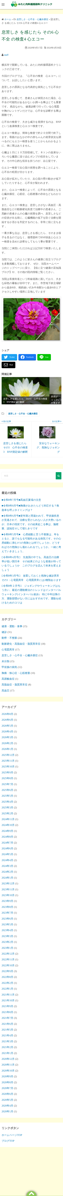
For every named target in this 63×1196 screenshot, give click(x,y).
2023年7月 (7, 912)
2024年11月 (8, 819)
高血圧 (5, 690)
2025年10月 (8, 766)
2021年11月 (8, 994)
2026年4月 (7, 731)
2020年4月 (7, 1105)
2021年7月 (7, 1018)
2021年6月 (7, 1024)
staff (6, 54)
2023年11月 (8, 889)
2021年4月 (7, 1035)
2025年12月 (8, 755)
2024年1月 (7, 877)
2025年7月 (7, 784)
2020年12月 (8, 1059)
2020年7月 (7, 1088)
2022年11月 (8, 959)
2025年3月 (7, 807)
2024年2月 (7, 871)
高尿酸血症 (8, 678)
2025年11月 (8, 760)
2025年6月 (7, 790)
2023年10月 (8, 895)
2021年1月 (7, 1053)
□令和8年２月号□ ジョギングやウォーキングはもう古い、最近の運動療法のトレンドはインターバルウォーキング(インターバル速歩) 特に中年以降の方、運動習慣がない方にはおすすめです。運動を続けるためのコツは (31, 594)
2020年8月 (7, 1082)
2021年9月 (7, 1006)
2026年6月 (7, 719)
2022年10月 (8, 965)
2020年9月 (7, 1076)
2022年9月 (7, 971)
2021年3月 (7, 1041)
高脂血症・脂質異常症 (14, 684)
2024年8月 (7, 836)
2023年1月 (7, 948)
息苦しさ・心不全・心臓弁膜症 (23, 413)
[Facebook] (27, 357)
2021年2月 (7, 1047)
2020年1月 (7, 1111)
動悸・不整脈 (9, 637)
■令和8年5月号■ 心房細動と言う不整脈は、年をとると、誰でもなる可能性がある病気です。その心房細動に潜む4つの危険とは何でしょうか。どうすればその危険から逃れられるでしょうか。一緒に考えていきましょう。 (31, 543)
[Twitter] (9, 357)
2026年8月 (7, 714)
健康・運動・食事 (12, 626)
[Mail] (8, 365)
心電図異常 (8, 649)
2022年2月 (7, 983)
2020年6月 (7, 1094)
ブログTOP (8, 1140)
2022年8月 (7, 977)
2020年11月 (8, 1064)
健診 (4, 632)
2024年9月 (7, 831)
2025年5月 (7, 795)
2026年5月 (7, 725)
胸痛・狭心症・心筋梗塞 (16, 673)
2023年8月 (7, 907)
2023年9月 (7, 901)
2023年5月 (7, 924)
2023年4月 (7, 930)
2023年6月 (7, 918)
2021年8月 (7, 1012)
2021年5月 (7, 1029)
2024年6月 (7, 848)
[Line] (44, 357)
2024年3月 (7, 866)
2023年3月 (7, 936)
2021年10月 (8, 1000)
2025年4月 (7, 801)
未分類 (5, 661)
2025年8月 (7, 778)
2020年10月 (8, 1070)
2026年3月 (7, 737)
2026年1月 (7, 749)
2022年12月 (8, 953)
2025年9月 (7, 772)
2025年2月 (7, 813)
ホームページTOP (12, 1135)
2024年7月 (7, 842)
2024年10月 (8, 825)
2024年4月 (7, 860)
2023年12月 (8, 883)
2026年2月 (7, 743)
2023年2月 (7, 942)
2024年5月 (7, 854)
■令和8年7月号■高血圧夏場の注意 (21, 499)
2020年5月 (7, 1099)
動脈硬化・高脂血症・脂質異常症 (21, 643)
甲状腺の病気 (9, 667)
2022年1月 (7, 988)
